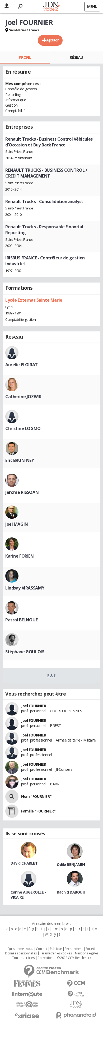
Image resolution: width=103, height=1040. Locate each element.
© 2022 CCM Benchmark (74, 958)
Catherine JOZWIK (23, 396)
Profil (25, 57)
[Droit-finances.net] (76, 994)
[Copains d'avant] (27, 1004)
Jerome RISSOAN (22, 492)
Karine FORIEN (19, 556)
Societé (91, 949)
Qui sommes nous (20, 949)
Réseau (76, 57)
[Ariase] (27, 1015)
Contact (41, 949)
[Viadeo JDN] (76, 1004)
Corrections (46, 958)
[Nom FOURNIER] (11, 796)
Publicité (56, 949)
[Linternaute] (27, 994)
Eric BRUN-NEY (19, 460)
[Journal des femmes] (27, 983)
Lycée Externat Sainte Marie (33, 300)
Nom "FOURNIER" (36, 796)
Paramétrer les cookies (56, 953)
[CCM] (76, 983)
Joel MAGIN (16, 524)
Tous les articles (23, 958)
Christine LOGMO (23, 428)
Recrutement (73, 949)
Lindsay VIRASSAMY (24, 588)
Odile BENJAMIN (71, 864)
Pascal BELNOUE (21, 620)
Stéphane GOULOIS (24, 652)
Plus (51, 675)
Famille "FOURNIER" (38, 811)
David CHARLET (24, 863)
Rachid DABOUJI (71, 892)
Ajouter (52, 40)
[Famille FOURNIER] (11, 811)
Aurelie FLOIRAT (21, 365)
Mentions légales (86, 953)
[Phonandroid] (76, 1015)
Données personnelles (21, 953)
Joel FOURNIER (33, 705)
